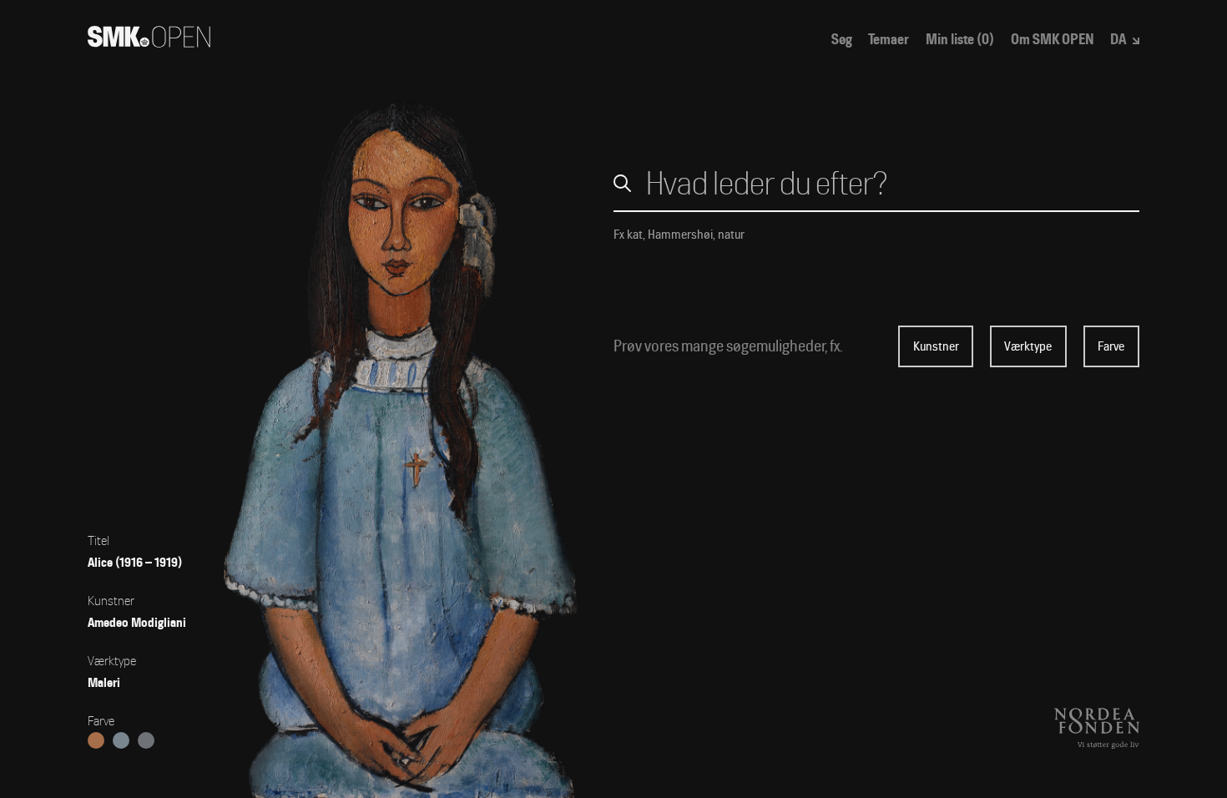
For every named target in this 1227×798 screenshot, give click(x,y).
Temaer (888, 40)
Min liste (960, 40)
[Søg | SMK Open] (149, 42)
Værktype (1028, 346)
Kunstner (936, 346)
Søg (841, 40)
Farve (1111, 346)
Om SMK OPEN (1052, 40)
